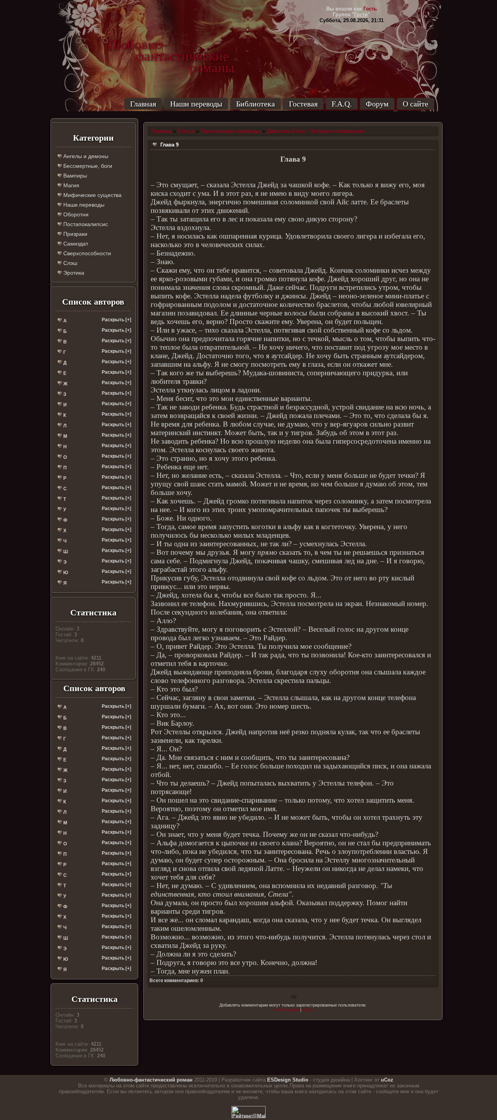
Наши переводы (196, 103)
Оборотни (75, 214)
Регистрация (286, 1009)
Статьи (186, 131)
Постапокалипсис (85, 224)
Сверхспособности (86, 253)
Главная (143, 103)
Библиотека (255, 103)
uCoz (387, 1080)
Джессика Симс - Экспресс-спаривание (315, 131)
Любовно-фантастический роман (151, 1080)
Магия (70, 185)
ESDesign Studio (287, 1080)
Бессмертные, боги (87, 166)
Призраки (74, 234)
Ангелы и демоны (85, 156)
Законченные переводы (230, 131)
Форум (377, 103)
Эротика (73, 273)
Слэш (69, 263)
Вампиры (74, 175)
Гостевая (303, 103)
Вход (307, 1009)
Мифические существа (92, 195)
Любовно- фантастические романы (171, 45)
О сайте (415, 103)
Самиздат (75, 243)
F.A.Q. (342, 103)
